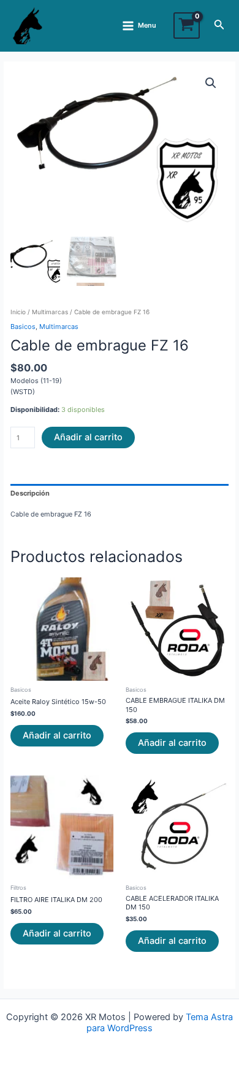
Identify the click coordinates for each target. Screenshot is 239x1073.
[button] (211, 83)
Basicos (23, 326)
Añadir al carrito (88, 437)
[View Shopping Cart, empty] (186, 25)
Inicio (18, 311)
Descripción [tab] (30, 493)
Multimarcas (50, 311)
